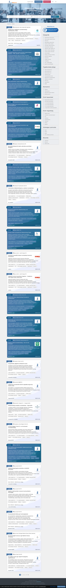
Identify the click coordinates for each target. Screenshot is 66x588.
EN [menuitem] (52, 1)
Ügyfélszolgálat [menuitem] (30, 1)
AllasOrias (9, 23)
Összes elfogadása (61, 586)
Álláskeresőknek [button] (38, 1)
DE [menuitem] (55, 1)
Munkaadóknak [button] (47, 1)
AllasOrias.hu (38, 581)
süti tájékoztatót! (42, 586)
